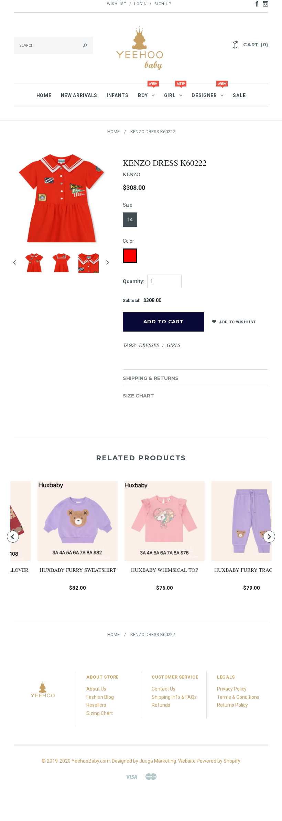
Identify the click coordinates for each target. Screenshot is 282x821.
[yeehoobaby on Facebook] (255, 3)
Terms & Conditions (238, 697)
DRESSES (149, 345)
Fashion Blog (100, 697)
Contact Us (163, 689)
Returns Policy (232, 705)
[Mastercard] (151, 776)
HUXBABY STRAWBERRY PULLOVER (231, 573)
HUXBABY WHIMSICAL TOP (56, 569)
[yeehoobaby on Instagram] (263, 3)
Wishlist (116, 4)
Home (113, 131)
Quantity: (133, 281)
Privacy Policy (232, 689)
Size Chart (138, 396)
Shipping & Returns (150, 378)
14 (130, 219)
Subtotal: (131, 300)
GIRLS (173, 345)
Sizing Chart (99, 713)
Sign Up (163, 4)
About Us (96, 689)
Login (140, 4)
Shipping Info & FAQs (174, 697)
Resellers (96, 705)
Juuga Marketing (157, 761)
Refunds (161, 705)
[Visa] (131, 776)
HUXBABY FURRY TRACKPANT (144, 569)
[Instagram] (43, 691)
